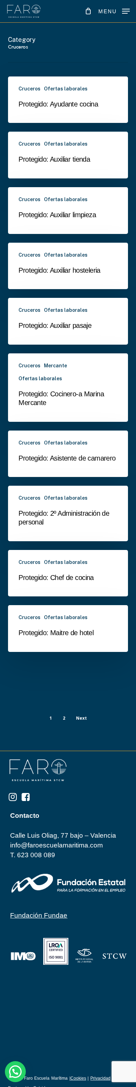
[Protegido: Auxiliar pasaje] (68, 321)
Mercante (55, 365)
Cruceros (29, 88)
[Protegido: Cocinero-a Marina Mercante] (68, 387)
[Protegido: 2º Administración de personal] (68, 513)
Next (81, 718)
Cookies (78, 1078)
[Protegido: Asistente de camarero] (68, 454)
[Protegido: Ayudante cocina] (68, 99)
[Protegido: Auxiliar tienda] (68, 155)
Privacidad (100, 1078)
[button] (114, 10)
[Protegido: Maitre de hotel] (68, 628)
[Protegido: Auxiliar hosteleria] (68, 266)
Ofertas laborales (66, 88)
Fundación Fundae (38, 915)
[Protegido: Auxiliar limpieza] (68, 210)
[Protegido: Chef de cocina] (68, 573)
